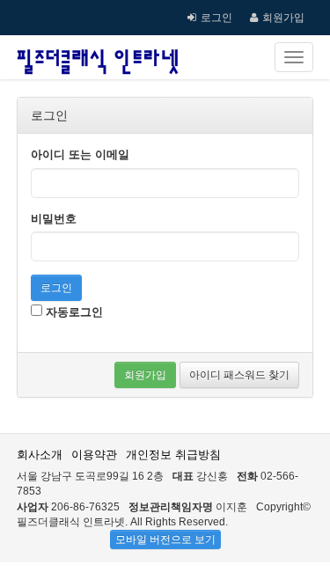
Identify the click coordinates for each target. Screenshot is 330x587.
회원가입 (283, 17)
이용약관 (94, 454)
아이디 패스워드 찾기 (239, 375)
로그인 (216, 17)
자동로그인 (72, 312)
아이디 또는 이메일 (80, 154)
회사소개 (39, 454)
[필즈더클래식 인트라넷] (98, 57)
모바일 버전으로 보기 (165, 539)
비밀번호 (54, 218)
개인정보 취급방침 (173, 454)
